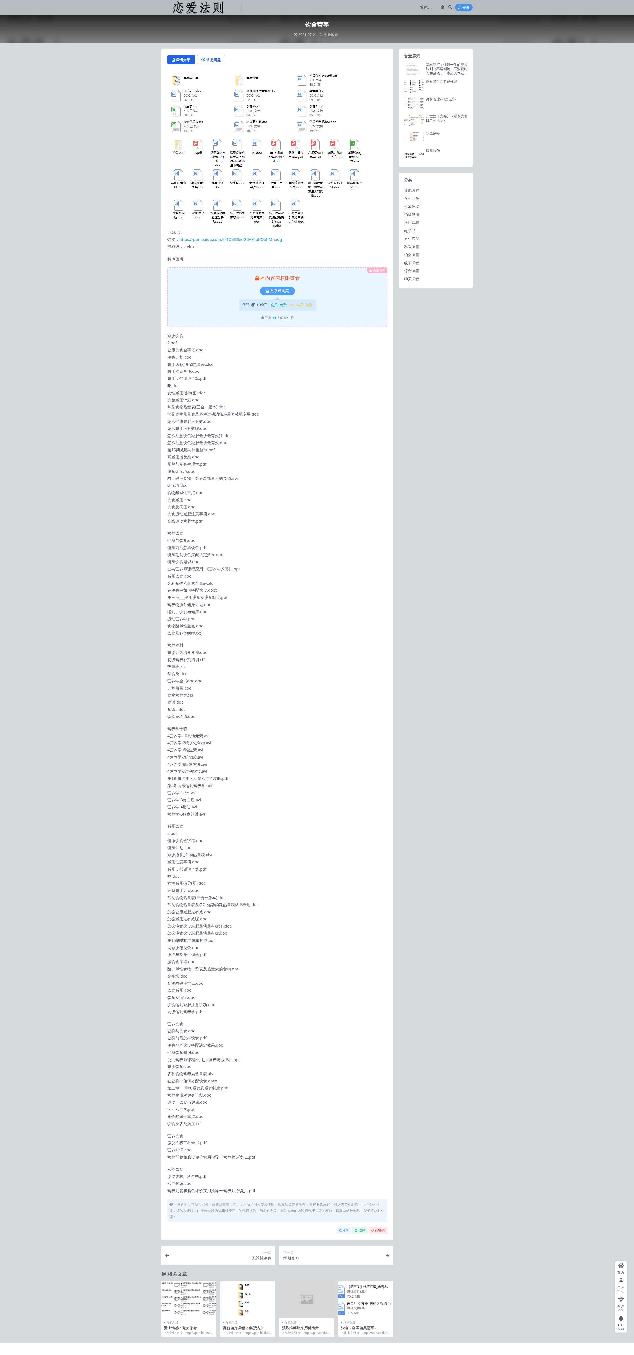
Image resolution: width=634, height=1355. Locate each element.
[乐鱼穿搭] (414, 137)
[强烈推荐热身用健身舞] (306, 1299)
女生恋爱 (411, 198)
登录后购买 (279, 291)
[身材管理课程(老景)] (414, 103)
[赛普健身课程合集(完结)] (247, 1299)
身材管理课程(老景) (441, 99)
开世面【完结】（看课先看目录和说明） (447, 118)
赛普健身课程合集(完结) (243, 1327)
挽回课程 (411, 222)
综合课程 (411, 270)
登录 (465, 7)
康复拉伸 (433, 150)
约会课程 (411, 254)
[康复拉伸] (414, 155)
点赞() (380, 1230)
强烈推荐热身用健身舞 (300, 1327)
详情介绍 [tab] (183, 59)
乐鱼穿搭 (433, 133)
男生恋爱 (411, 238)
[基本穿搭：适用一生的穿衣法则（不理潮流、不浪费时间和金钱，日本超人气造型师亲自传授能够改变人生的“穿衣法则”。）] (414, 69)
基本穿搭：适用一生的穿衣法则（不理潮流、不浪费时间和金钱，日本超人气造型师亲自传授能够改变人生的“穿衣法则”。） (447, 72)
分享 (345, 1230)
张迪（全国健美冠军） (359, 1327)
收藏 (362, 1230)
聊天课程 (411, 278)
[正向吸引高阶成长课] (414, 86)
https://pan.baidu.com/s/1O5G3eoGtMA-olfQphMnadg (230, 239)
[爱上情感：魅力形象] (188, 1299)
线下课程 (411, 262)
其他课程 (411, 190)
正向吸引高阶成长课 (441, 81)
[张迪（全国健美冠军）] (365, 1299)
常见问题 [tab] (213, 59)
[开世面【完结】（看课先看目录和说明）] (414, 120)
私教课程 (411, 246)
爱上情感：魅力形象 (180, 1327)
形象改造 (331, 34)
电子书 (409, 230)
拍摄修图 (411, 214)
